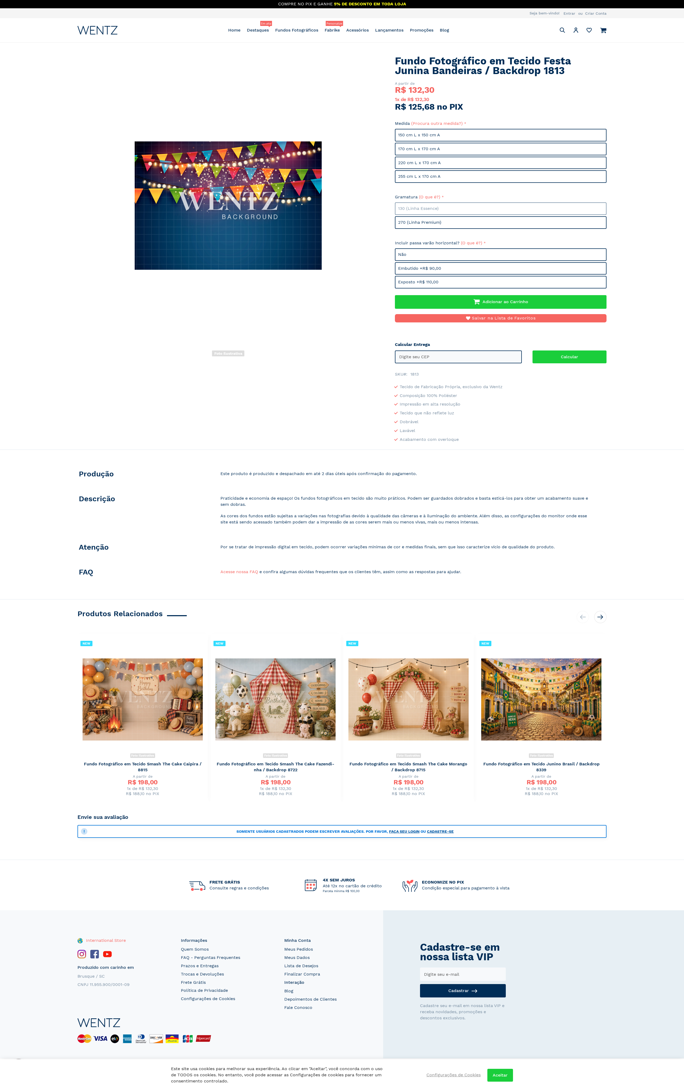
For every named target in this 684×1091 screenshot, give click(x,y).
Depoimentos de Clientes (310, 999)
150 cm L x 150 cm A (419, 134)
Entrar (569, 13)
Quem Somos (195, 949)
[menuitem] (234, 30)
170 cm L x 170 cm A (419, 148)
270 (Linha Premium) (419, 222)
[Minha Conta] (575, 31)
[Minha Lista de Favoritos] (589, 31)
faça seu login (404, 831)
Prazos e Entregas (200, 965)
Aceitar (500, 1075)
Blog (288, 990)
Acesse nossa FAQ (239, 571)
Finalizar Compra (302, 974)
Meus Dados (297, 957)
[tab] (143, 475)
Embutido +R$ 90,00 (419, 268)
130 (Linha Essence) (418, 208)
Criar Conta (596, 13)
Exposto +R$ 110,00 (418, 281)
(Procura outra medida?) (437, 123)
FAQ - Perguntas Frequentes (210, 957)
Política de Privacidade (204, 990)
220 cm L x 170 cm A (419, 162)
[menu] (339, 30)
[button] (575, 31)
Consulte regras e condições (239, 887)
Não (402, 254)
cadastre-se (440, 831)
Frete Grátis (193, 982)
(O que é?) (429, 196)
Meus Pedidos (298, 949)
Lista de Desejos (301, 965)
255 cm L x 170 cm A (419, 176)
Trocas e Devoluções (202, 974)
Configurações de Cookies (208, 998)
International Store (105, 940)
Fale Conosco (298, 1007)
